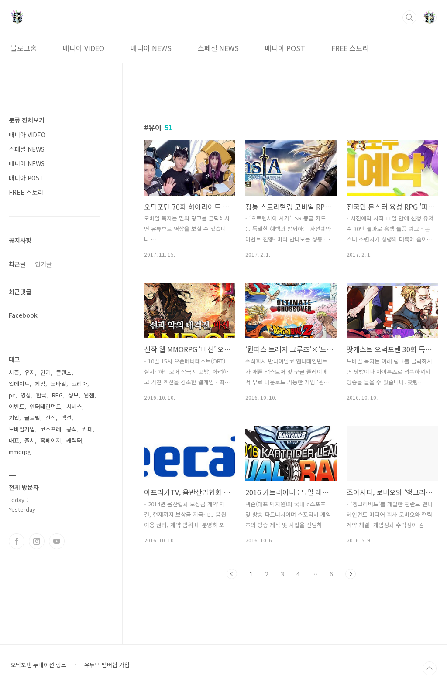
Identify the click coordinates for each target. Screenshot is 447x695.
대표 (14, 440)
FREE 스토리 (350, 48)
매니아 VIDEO (83, 48)
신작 (50, 418)
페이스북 (16, 541)
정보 (73, 395)
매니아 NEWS (151, 48)
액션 (66, 418)
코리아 (79, 384)
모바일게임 (22, 429)
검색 (409, 17)
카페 (87, 429)
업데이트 (19, 384)
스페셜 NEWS (218, 48)
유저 (29, 372)
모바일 (58, 384)
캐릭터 (74, 440)
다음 (350, 574)
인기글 (43, 264)
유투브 (57, 541)
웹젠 (89, 395)
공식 (71, 429)
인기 (45, 372)
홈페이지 (50, 440)
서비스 (74, 406)
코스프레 (50, 429)
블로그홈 (23, 48)
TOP (430, 668)
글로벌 (32, 418)
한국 (41, 395)
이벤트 (16, 406)
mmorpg (20, 452)
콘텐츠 (64, 372)
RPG (57, 395)
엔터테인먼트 (45, 406)
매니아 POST (285, 48)
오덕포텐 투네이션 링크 (38, 664)
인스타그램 (37, 541)
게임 (40, 384)
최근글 (17, 264)
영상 (26, 395)
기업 (14, 418)
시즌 (14, 372)
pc (12, 395)
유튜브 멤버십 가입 (107, 664)
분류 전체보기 (27, 119)
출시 (29, 440)
